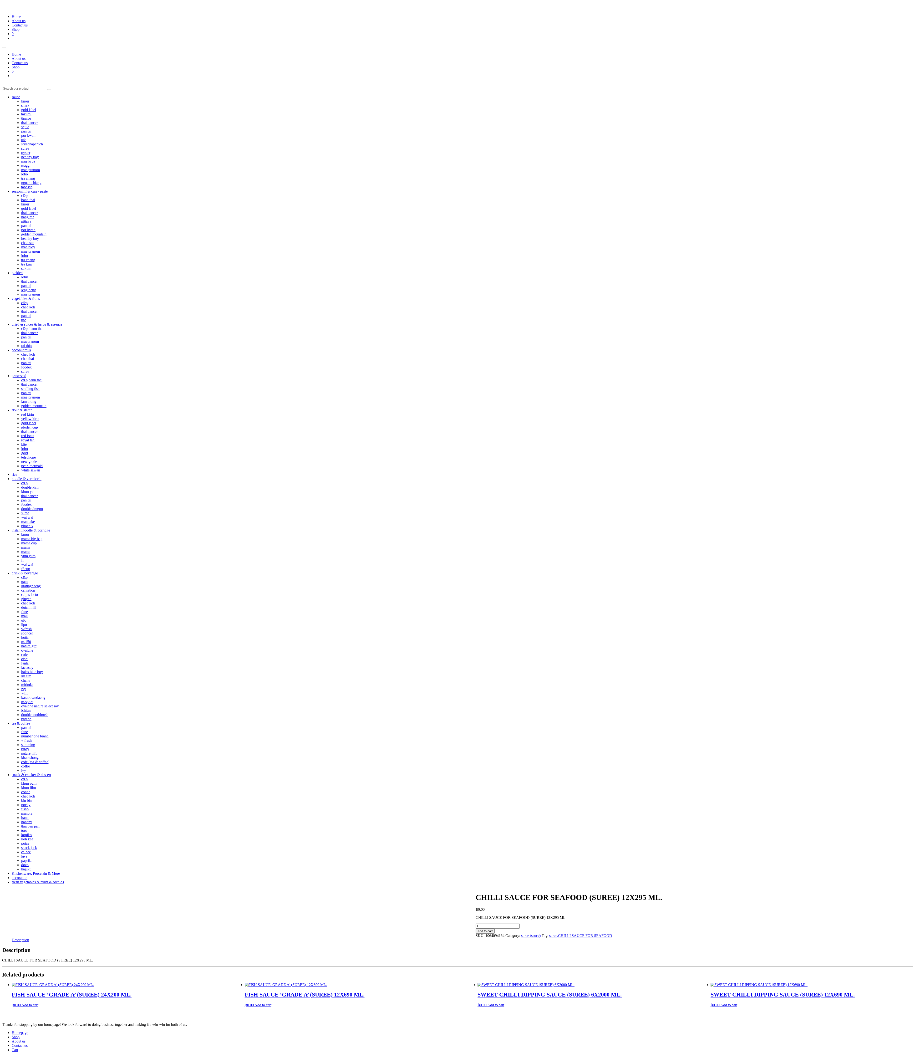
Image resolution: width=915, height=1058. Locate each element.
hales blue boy (32, 672)
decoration (19, 878)
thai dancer (29, 123)
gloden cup (29, 427)
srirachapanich (32, 144)
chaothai (27, 359)
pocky (25, 805)
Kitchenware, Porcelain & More (36, 873)
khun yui (28, 492)
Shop (16, 29)
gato (24, 582)
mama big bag (31, 539)
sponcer (27, 633)
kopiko (26, 835)
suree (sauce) (531, 936)
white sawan (30, 470)
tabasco (26, 187)
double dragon (32, 509)
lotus (24, 277)
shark (25, 105)
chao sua (27, 243)
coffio (25, 766)
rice (14, 474)
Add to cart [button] (29, 1005)
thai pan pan (30, 826)
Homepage (20, 1033)
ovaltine (27, 650)
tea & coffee (21, 723)
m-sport (27, 702)
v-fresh (26, 629)
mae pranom (30, 170)
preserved (19, 376)
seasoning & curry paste (30, 191)
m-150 (26, 642)
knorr (25, 101)
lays (24, 856)
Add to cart (485, 931)
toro (24, 830)
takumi (26, 114)
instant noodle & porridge (31, 530)
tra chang (28, 178)
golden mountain (33, 234)
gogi (24, 453)
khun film (28, 788)
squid (25, 127)
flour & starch (22, 410)
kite (24, 444)
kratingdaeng (31, 586)
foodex (26, 367)
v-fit (24, 693)
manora (26, 813)
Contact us (20, 25)
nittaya (26, 221)
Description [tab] (20, 940)
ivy (23, 689)
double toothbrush (34, 715)
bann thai (28, 200)
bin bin (26, 800)
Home (16, 17)
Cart (15, 1050)
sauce (16, 97)
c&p (24, 196)
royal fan (28, 440)
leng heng (28, 290)
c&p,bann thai (31, 380)
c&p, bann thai (32, 329)
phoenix (27, 526)
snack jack (29, 848)
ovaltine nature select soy (40, 706)
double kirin (30, 487)
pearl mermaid (32, 466)
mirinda (27, 685)
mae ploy (28, 247)
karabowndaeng (33, 697)
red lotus (27, 436)
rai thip (26, 346)
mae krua (28, 161)
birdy (25, 749)
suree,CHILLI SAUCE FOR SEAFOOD (580, 936)
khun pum (28, 783)
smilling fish (30, 389)
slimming (28, 745)
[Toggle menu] (4, 47)
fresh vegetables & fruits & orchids (38, 882)
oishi (24, 659)
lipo (24, 625)
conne (25, 792)
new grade (29, 462)
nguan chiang (31, 183)
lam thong (28, 401)
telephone (28, 457)
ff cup (25, 569)
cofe (24, 655)
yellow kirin (30, 419)
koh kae (27, 839)
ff (22, 560)
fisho (25, 809)
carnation (28, 590)
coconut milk (21, 350)
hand (25, 818)
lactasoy (27, 667)
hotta (25, 637)
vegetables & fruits (26, 298)
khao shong (30, 758)
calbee (26, 852)
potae (25, 843)
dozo (25, 865)
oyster (25, 153)
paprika (26, 861)
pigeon (26, 719)
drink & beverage (25, 573)
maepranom (30, 341)
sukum (26, 268)
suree (25, 148)
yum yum (28, 556)
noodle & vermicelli (26, 479)
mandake (28, 522)
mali (24, 616)
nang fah (27, 217)
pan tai (26, 131)
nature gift (28, 646)
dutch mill (28, 607)
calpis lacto (29, 595)
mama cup (29, 543)
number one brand (35, 736)
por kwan (28, 135)
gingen (26, 599)
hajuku (26, 869)
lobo (24, 174)
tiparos (26, 118)
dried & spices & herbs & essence (37, 324)
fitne (24, 612)
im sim (26, 676)
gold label (28, 110)
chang (25, 680)
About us (18, 21)
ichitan (26, 710)
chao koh (28, 307)
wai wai (27, 517)
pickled (17, 273)
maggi (25, 166)
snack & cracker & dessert (31, 775)
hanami (26, 822)
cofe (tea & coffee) (35, 762)
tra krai (26, 264)
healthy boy (30, 157)
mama (25, 547)
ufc (23, 140)
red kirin (27, 414)
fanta (25, 663)
